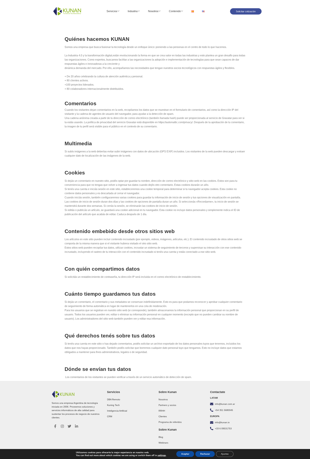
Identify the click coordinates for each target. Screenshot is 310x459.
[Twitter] (69, 426)
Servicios (112, 11)
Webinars (163, 442)
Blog (161, 437)
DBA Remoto (113, 399)
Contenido (175, 11)
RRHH (162, 410)
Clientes (163, 416)
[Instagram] (62, 426)
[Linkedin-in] (76, 426)
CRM (109, 416)
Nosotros (153, 11)
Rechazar (205, 453)
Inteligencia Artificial (117, 410)
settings (162, 455)
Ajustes (225, 453)
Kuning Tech (113, 405)
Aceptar (185, 453)
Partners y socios (167, 405)
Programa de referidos (170, 422)
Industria (133, 11)
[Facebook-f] (55, 426)
